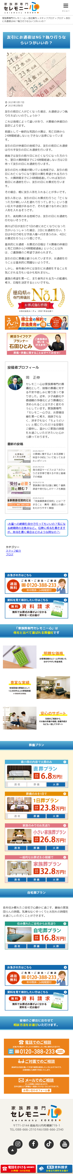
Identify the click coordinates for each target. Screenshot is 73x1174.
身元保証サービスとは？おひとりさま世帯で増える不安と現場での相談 (49, 473)
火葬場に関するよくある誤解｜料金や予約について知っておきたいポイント (49, 457)
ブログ (27, 492)
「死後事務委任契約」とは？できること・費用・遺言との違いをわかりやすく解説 (49, 504)
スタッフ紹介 (13, 550)
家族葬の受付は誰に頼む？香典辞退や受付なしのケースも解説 (49, 487)
